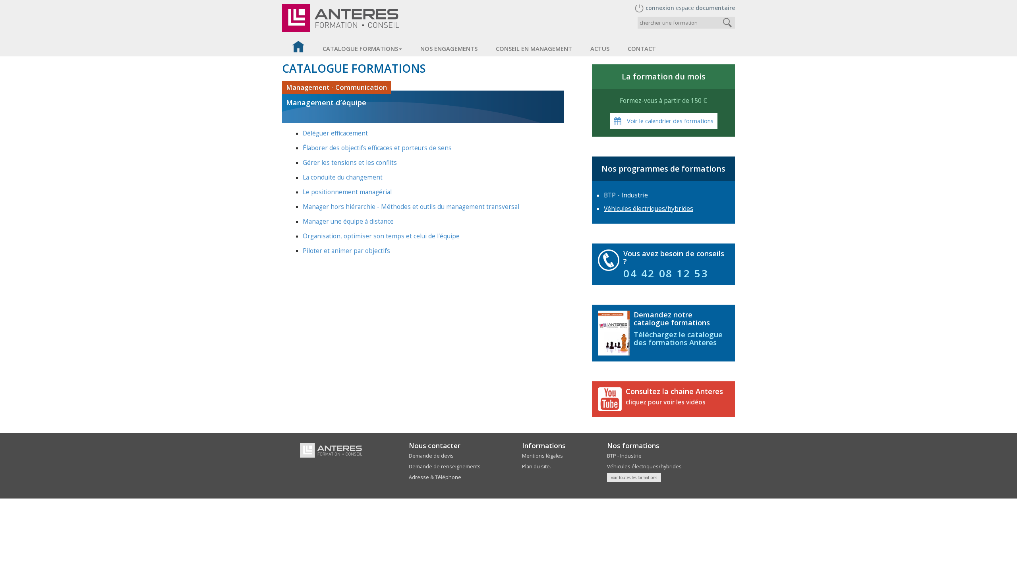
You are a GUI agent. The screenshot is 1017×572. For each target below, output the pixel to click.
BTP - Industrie (626, 195)
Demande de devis (431, 455)
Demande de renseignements (445, 466)
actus (599, 48)
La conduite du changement (343, 177)
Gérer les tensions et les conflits (350, 162)
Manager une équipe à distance (348, 221)
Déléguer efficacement (335, 133)
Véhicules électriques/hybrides (648, 209)
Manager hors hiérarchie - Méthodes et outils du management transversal (411, 207)
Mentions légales (542, 455)
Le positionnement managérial (347, 192)
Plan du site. (536, 466)
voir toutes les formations (634, 477)
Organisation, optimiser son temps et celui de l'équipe (381, 236)
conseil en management (534, 48)
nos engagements (449, 48)
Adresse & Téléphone (435, 477)
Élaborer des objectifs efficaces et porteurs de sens (377, 148)
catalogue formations (360, 48)
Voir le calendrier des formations (669, 121)
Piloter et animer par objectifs (346, 251)
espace (690, 8)
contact (642, 48)
